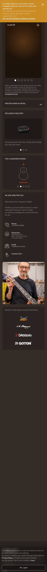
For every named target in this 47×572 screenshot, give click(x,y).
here (33, 560)
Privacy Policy (7, 558)
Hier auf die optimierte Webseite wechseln (19, 18)
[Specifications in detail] (38, 25)
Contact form (16, 254)
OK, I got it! (24, 568)
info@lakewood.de (11, 94)
